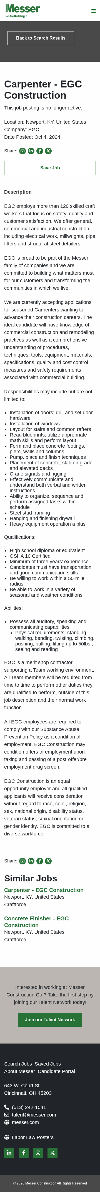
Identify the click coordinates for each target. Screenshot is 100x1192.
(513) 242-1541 (29, 1107)
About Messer (19, 1071)
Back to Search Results (41, 38)
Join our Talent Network (50, 1019)
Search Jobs (18, 1064)
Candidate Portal (56, 1071)
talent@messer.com (34, 1115)
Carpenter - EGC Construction (44, 890)
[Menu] (93, 11)
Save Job (50, 167)
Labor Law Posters (33, 1137)
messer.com (25, 1122)
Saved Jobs (48, 1064)
